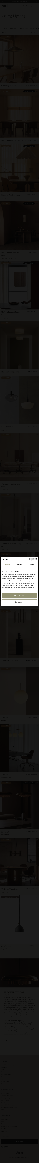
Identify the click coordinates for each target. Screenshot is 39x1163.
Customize (18, 602)
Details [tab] (19, 564)
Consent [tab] (7, 564)
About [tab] (32, 564)
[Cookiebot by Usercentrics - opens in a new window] (28, 559)
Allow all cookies (19, 596)
